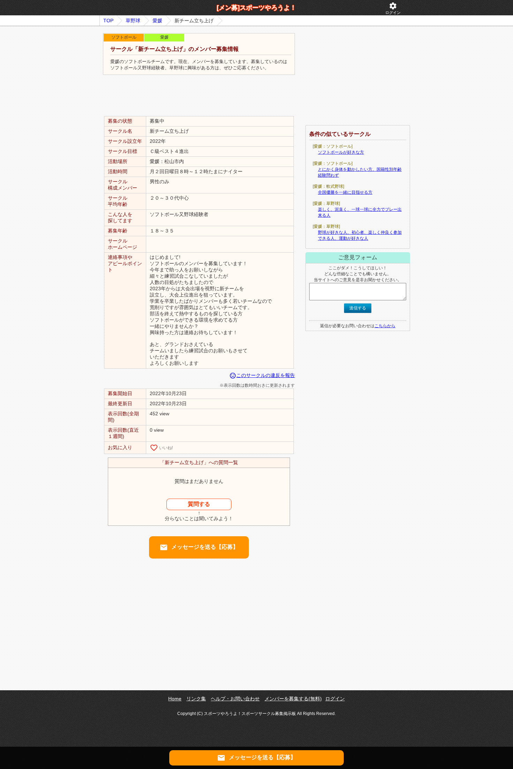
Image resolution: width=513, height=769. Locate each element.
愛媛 (157, 20)
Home (174, 698)
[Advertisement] (199, 95)
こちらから (384, 325)
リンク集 (196, 698)
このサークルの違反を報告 (262, 375)
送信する (357, 308)
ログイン (393, 8)
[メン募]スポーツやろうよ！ (256, 7)
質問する (199, 504)
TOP (108, 20)
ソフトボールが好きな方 (341, 152)
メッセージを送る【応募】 (198, 547)
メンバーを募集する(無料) (293, 698)
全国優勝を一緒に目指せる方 (345, 192)
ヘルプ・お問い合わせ (235, 698)
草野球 (133, 20)
